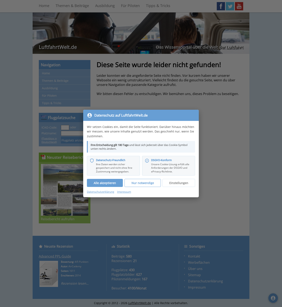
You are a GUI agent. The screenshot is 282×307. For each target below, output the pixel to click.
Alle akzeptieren (105, 183)
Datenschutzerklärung (100, 192)
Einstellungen (178, 183)
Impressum (124, 192)
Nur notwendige (143, 183)
